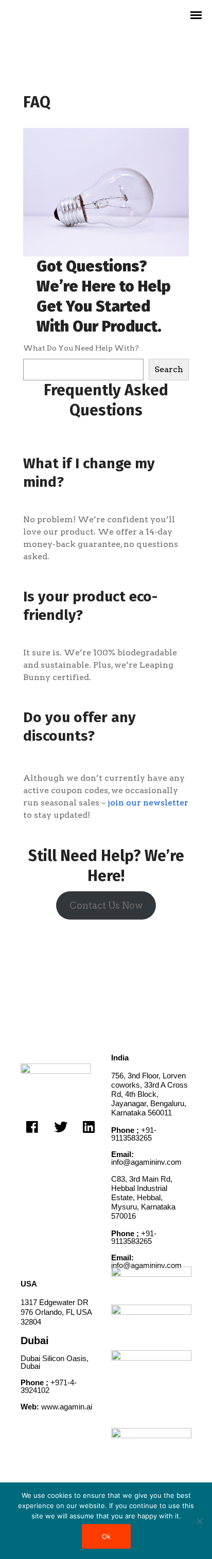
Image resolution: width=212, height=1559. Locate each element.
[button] (32, 1126)
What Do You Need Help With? (81, 348)
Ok (106, 1536)
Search (168, 369)
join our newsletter (148, 803)
